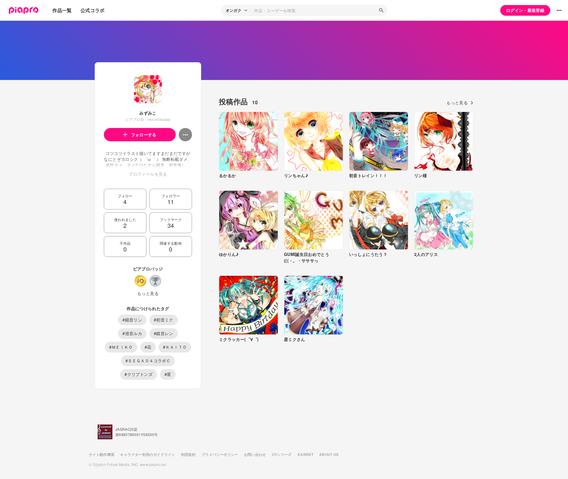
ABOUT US (329, 454)
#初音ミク (163, 320)
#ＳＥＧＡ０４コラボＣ (147, 360)
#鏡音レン (163, 333)
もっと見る (148, 293)
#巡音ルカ (132, 333)
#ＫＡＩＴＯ (175, 347)
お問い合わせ (255, 454)
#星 (167, 374)
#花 (148, 347)
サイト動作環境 (101, 454)
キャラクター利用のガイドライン (147, 454)
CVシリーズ (282, 454)
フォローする (143, 134)
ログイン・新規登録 (525, 10)
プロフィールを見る (148, 174)
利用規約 (188, 454)
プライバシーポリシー (219, 454)
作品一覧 (62, 10)
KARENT (305, 454)
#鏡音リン (132, 320)
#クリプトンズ (138, 374)
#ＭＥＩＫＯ (121, 347)
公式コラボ (92, 10)
